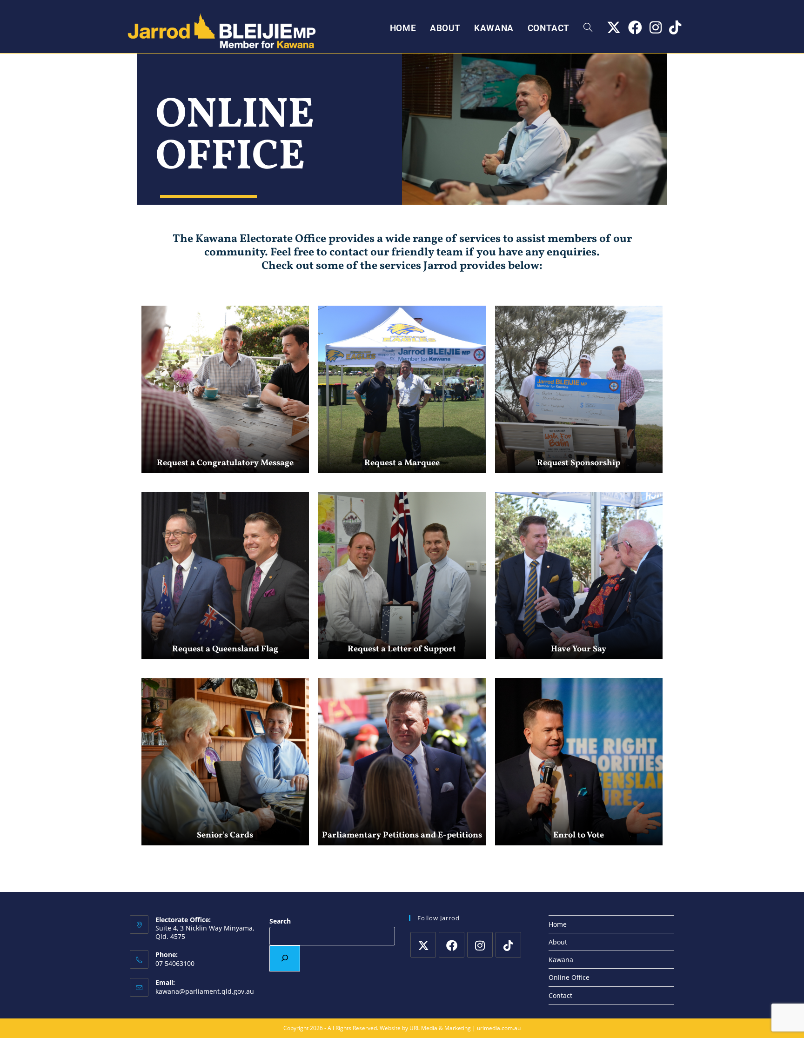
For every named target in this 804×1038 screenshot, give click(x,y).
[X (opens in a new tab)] (613, 27)
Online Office (569, 977)
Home (558, 924)
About (558, 942)
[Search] (284, 958)
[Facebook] (451, 945)
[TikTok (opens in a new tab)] (675, 27)
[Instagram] (480, 945)
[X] (423, 945)
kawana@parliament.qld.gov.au (204, 991)
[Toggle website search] (587, 28)
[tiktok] (508, 945)
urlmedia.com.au (499, 1028)
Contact (560, 995)
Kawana (561, 959)
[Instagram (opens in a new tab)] (655, 27)
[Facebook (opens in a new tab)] (635, 27)
